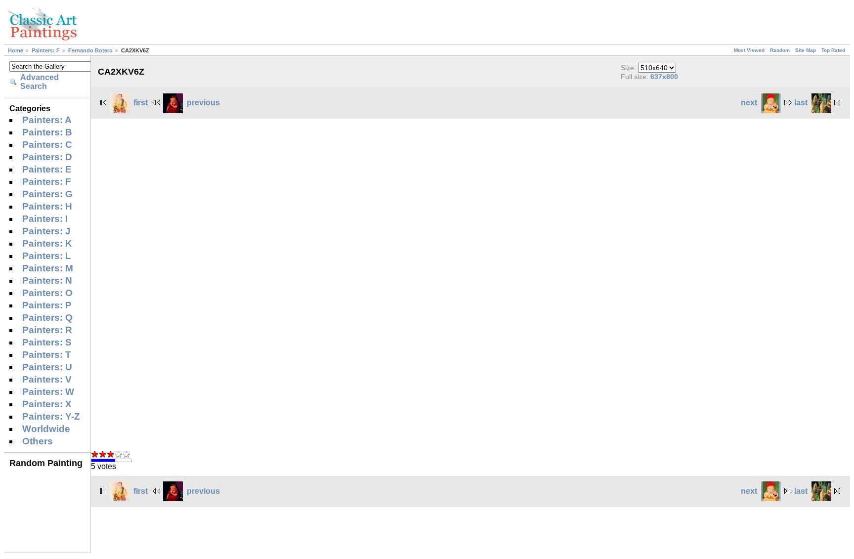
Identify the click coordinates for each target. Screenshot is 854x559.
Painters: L (46, 256)
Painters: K (47, 243)
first (140, 102)
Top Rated (833, 50)
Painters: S (47, 342)
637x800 (664, 77)
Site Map (805, 50)
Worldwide (46, 429)
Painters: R (47, 330)
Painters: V (47, 379)
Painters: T (46, 354)
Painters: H (47, 206)
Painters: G (47, 194)
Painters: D (47, 157)
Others (37, 441)
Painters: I (45, 219)
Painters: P (47, 305)
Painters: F (46, 50)
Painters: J (46, 231)
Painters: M (47, 268)
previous (203, 102)
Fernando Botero (90, 50)
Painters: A (47, 120)
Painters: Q (47, 317)
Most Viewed (749, 50)
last (801, 102)
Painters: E (47, 169)
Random (780, 50)
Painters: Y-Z (51, 416)
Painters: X (47, 404)
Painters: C (47, 144)
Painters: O (47, 293)
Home (15, 50)
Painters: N (47, 280)
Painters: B (47, 132)
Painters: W (48, 392)
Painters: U (47, 367)
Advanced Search (39, 81)
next (749, 102)
